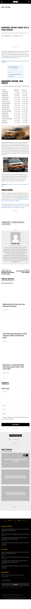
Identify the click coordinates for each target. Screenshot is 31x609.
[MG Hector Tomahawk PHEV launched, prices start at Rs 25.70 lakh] (15, 354)
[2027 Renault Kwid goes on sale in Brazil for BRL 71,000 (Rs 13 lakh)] (15, 323)
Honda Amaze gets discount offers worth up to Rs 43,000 (8, 272)
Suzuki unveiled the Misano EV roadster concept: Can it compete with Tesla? (15, 543)
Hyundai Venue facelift (17, 199)
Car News (7, 7)
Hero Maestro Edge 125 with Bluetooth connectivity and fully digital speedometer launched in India (14, 538)
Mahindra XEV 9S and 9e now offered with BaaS (14, 305)
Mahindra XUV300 (6, 222)
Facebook (10, 520)
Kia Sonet (25, 199)
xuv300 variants (6, 224)
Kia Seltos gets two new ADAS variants (22, 271)
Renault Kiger (7, 200)
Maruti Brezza (9, 199)
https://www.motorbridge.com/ (15, 245)
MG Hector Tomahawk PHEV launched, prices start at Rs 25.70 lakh (13, 367)
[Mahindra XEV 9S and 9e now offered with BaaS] (15, 294)
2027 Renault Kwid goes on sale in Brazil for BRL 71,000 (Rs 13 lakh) (15, 336)
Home (3, 7)
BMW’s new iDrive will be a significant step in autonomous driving (15, 534)
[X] (24, 520)
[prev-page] (2, 378)
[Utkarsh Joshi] (3, 36)
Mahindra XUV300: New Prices (15, 74)
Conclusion (11, 76)
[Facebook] (5, 520)
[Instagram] (14, 520)
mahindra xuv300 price (18, 222)
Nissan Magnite (15, 200)
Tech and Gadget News (15, 435)
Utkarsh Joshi (7, 35)
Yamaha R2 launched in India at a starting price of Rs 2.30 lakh (15, 493)
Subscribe (15, 584)
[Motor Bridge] (15, 2)
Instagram (19, 520)
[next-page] (5, 378)
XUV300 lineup (9, 54)
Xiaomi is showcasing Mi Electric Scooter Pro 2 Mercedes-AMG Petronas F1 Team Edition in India (15, 529)
